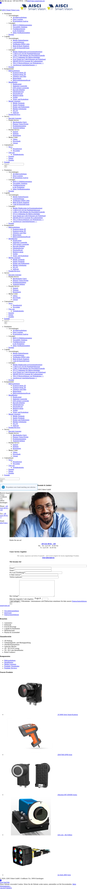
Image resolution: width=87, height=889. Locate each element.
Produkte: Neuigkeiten (11, 666)
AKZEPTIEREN (6, 888)
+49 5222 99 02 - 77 (4, 515)
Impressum (8, 613)
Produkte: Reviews (10, 668)
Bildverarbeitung (9, 660)
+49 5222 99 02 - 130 (48, 544)
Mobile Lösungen (10, 664)
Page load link (5, 882)
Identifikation (8, 662)
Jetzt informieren (48, 558)
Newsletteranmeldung (11, 611)
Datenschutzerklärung (79, 601)
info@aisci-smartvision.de (36, 1)
